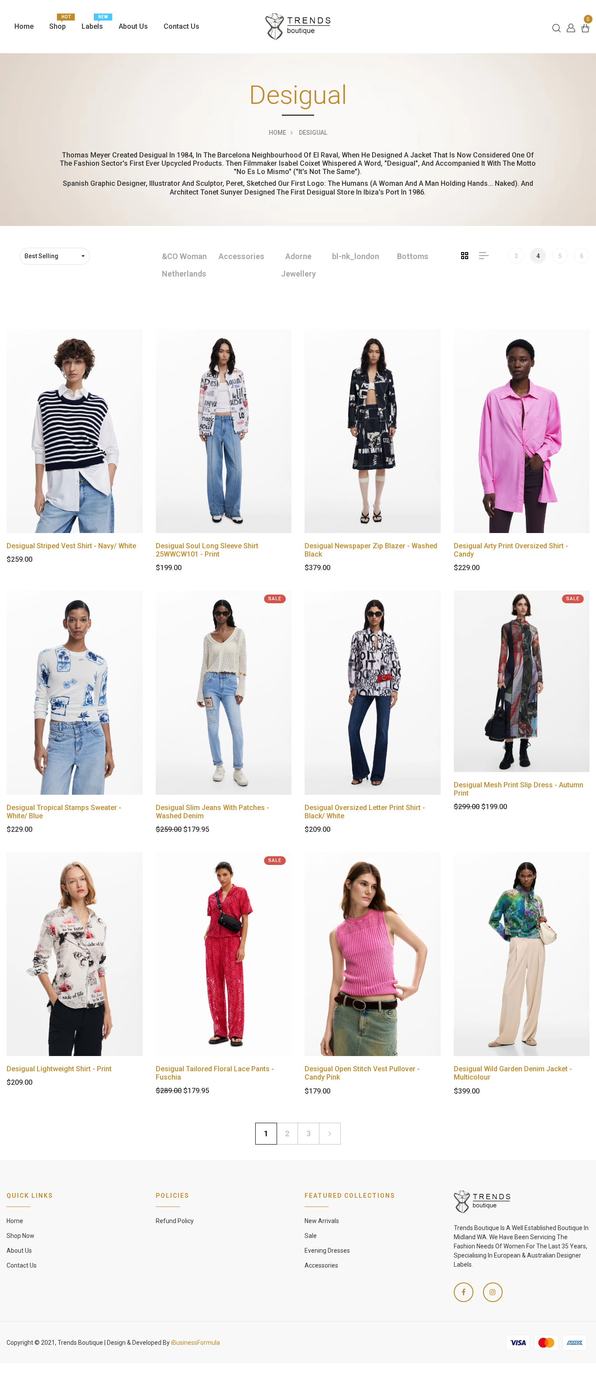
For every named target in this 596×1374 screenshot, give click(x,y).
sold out (74, 431)
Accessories (241, 256)
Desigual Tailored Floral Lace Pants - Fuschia (215, 1073)
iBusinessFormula (195, 1342)
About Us (133, 26)
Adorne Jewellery (298, 265)
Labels (92, 24)
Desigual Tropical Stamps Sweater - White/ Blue (64, 811)
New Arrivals (322, 1220)
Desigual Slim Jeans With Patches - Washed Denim (212, 811)
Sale (311, 1235)
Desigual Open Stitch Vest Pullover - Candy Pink (362, 1073)
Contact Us (181, 26)
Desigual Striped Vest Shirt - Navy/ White (71, 546)
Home (24, 26)
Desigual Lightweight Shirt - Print (59, 1069)
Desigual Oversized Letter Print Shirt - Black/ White (365, 811)
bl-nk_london (355, 256)
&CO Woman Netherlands (184, 265)
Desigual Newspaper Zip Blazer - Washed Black (371, 550)
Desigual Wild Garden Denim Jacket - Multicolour (513, 1073)
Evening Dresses (327, 1250)
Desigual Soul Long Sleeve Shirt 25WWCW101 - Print (207, 550)
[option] (184, 265)
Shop (57, 24)
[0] (585, 27)
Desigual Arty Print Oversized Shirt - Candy (511, 550)
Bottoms (412, 256)
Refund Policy (175, 1220)
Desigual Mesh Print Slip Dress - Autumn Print (518, 789)
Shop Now (20, 1235)
